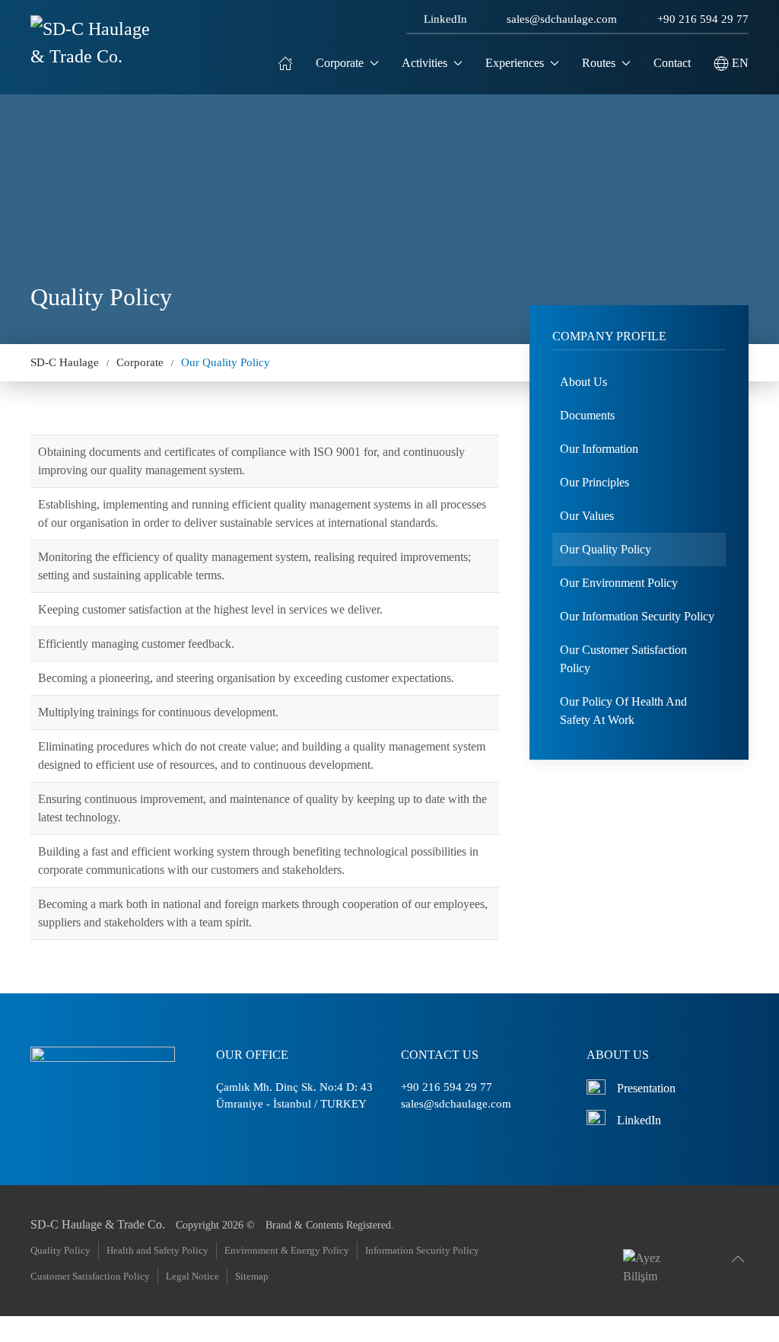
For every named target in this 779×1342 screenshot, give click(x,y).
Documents (587, 415)
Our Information (599, 448)
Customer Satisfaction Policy (90, 1276)
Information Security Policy (422, 1250)
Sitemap (252, 1276)
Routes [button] (598, 62)
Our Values (587, 515)
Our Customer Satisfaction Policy (623, 658)
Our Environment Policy (619, 582)
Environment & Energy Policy (286, 1250)
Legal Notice (192, 1276)
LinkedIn (445, 19)
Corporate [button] (340, 62)
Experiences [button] (514, 62)
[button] (731, 63)
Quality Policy (60, 1250)
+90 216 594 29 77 (703, 19)
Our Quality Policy (605, 549)
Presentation (646, 1088)
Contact (672, 62)
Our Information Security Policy (637, 616)
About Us (583, 381)
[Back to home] (92, 63)
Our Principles (594, 482)
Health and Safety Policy (157, 1250)
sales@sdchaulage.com (562, 19)
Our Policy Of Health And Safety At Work (623, 710)
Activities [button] (424, 62)
